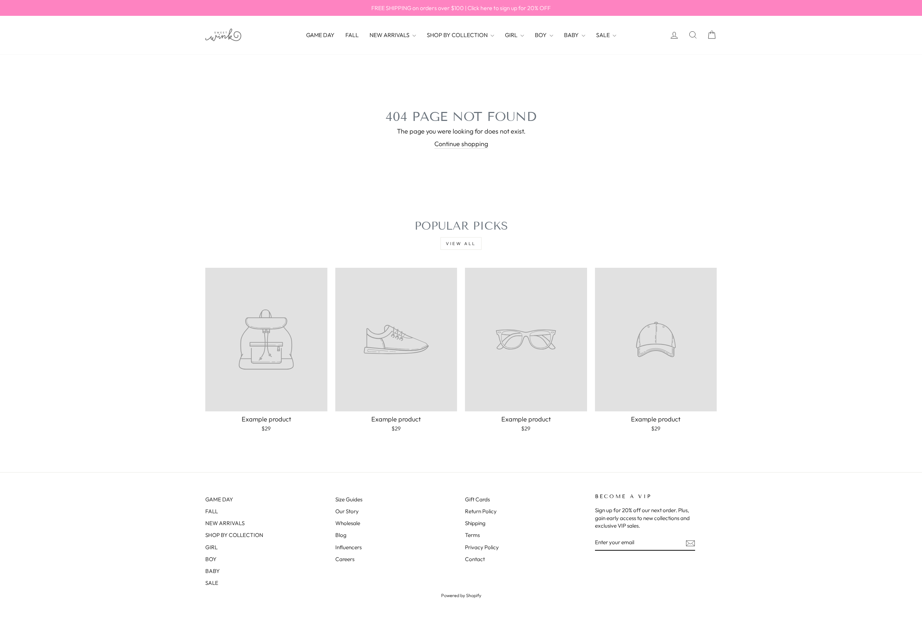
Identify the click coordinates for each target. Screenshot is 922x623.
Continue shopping (461, 144)
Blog (340, 535)
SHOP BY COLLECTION (458, 35)
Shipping (475, 523)
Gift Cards (477, 499)
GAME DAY (320, 35)
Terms (472, 535)
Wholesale (347, 523)
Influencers (348, 547)
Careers (344, 559)
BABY (572, 35)
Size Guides (348, 499)
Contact (475, 559)
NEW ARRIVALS (390, 35)
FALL (352, 35)
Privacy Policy (482, 547)
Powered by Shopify (461, 595)
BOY (541, 35)
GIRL (512, 35)
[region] (461, 8)
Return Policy (481, 511)
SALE (603, 35)
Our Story (347, 511)
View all (461, 243)
